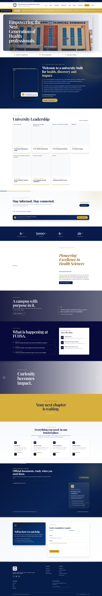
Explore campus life (18, 313)
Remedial (47, 571)
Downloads (80, 5)
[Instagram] (14, 576)
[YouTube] (19, 576)
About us (47, 568)
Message (51, 540)
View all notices (84, 205)
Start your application (65, 282)
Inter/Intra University (63, 573)
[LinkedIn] (16, 576)
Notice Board (61, 575)
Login (69, 5)
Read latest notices (76, 452)
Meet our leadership (83, 120)
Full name (51, 530)
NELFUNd (14, 588)
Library (74, 5)
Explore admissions (18, 452)
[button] (25, 83)
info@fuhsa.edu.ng (82, 1)
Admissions (63, 5)
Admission (61, 568)
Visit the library (56, 452)
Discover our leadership (49, 100)
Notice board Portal (28, 10)
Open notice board (82, 217)
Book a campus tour (50, 413)
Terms (88, 594)
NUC (13, 584)
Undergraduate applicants (65, 271)
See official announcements (82, 511)
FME (13, 586)
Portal (92, 5)
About (50, 5)
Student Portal (48, 573)
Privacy (78, 594)
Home (46, 5)
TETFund (14, 583)
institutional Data (62, 570)
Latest (87, 5)
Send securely (54, 551)
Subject (50, 535)
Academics (56, 5)
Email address (71, 530)
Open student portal (38, 452)
